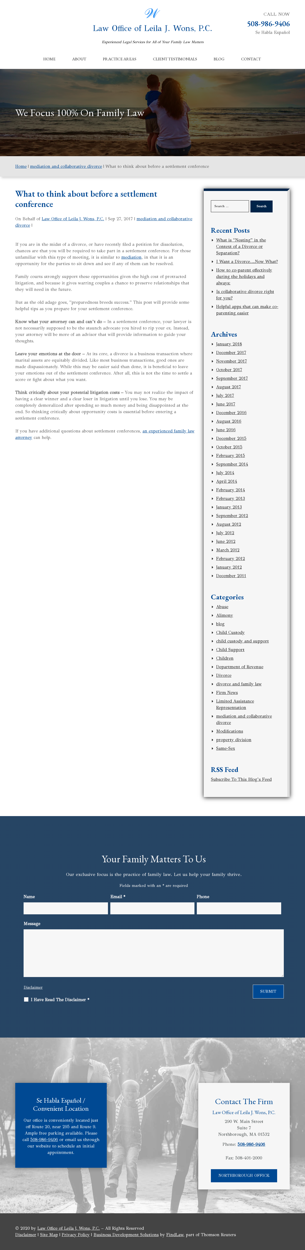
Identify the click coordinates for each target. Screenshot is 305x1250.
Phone (203, 896)
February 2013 (230, 498)
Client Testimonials (175, 59)
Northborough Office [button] (244, 1175)
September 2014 (232, 464)
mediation (131, 257)
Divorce (223, 675)
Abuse (222, 606)
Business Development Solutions (126, 1234)
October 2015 (229, 447)
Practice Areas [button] (119, 59)
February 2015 (230, 455)
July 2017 (225, 395)
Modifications (229, 731)
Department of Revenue (239, 666)
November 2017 (231, 361)
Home (49, 59)
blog (220, 624)
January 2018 (229, 344)
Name (29, 896)
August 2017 (228, 387)
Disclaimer (33, 987)
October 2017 (229, 369)
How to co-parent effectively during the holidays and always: (244, 276)
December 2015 (231, 438)
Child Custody (230, 632)
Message (32, 923)
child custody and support (242, 641)
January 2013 (229, 507)
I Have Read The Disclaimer (60, 999)
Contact (251, 59)
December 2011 (231, 575)
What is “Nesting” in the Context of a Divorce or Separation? (241, 246)
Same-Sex (225, 748)
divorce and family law (239, 684)
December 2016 (231, 412)
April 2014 (226, 481)
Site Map (49, 1234)
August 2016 (228, 421)
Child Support (230, 649)
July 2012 (225, 532)
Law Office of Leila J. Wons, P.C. (152, 33)
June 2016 (226, 429)
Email (117, 896)
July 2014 (225, 472)
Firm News (227, 692)
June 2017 (225, 404)
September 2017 (232, 378)
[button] (300, 1215)
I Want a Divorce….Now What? (247, 261)
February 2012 (230, 558)
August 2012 (228, 524)
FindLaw (174, 1234)
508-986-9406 (268, 24)
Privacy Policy (76, 1234)
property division (233, 739)
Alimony (224, 615)
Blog (219, 59)
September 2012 (232, 515)
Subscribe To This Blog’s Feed (241, 779)
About (79, 59)
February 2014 (230, 490)
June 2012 (225, 541)
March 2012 (227, 550)
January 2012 (229, 567)
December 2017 (231, 352)
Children (225, 658)
